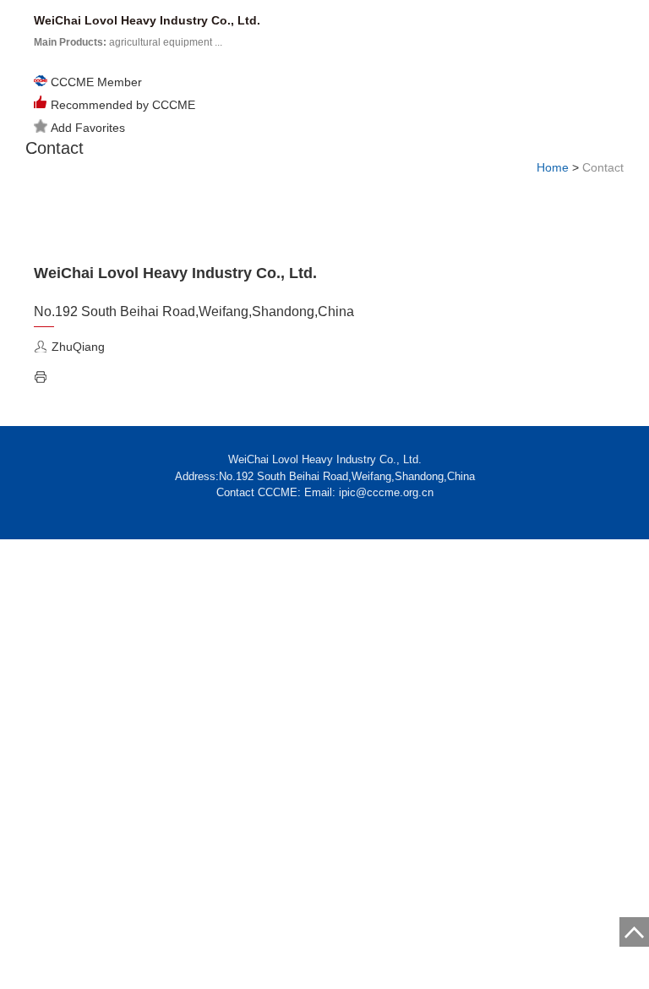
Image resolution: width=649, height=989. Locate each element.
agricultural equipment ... (128, 42)
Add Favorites (88, 127)
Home (553, 167)
